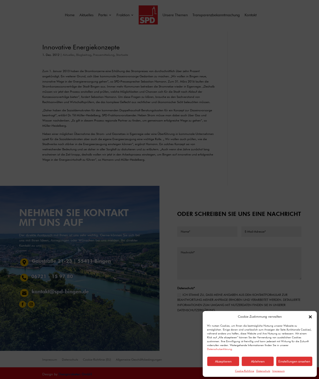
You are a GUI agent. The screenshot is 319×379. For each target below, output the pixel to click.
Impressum (278, 371)
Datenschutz (263, 371)
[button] (310, 317)
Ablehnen (258, 361)
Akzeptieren (223, 361)
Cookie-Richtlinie (244, 371)
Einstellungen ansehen (294, 361)
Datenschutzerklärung (219, 349)
